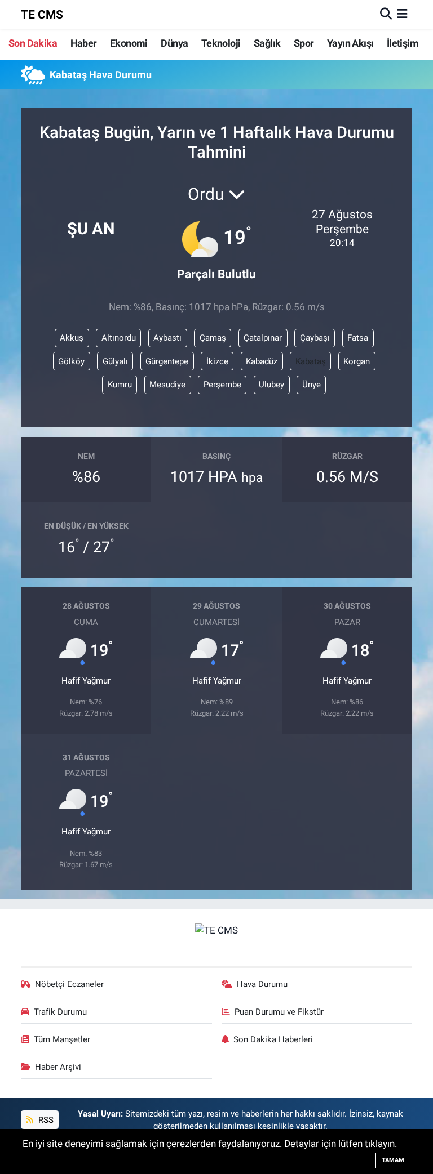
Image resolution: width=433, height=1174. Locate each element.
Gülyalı (115, 361)
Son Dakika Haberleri (273, 1039)
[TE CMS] (216, 929)
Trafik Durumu (60, 1012)
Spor (304, 43)
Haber (83, 43)
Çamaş (213, 338)
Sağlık (267, 43)
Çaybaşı (315, 338)
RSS (45, 1120)
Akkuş (71, 338)
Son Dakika (32, 43)
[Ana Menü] (402, 14)
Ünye (311, 385)
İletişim (402, 43)
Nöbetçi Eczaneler (69, 984)
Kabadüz (261, 361)
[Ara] (386, 14)
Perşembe (222, 385)
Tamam (393, 1160)
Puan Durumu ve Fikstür (279, 1012)
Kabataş (310, 361)
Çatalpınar (263, 338)
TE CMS (42, 14)
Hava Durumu (262, 984)
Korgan (356, 361)
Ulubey (271, 385)
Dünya (174, 43)
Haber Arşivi (58, 1067)
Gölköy (71, 361)
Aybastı (167, 338)
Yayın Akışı (350, 43)
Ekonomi (129, 43)
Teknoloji (221, 43)
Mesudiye (167, 385)
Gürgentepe (166, 361)
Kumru (120, 385)
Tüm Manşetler (62, 1039)
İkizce (217, 361)
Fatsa (357, 338)
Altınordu (118, 338)
